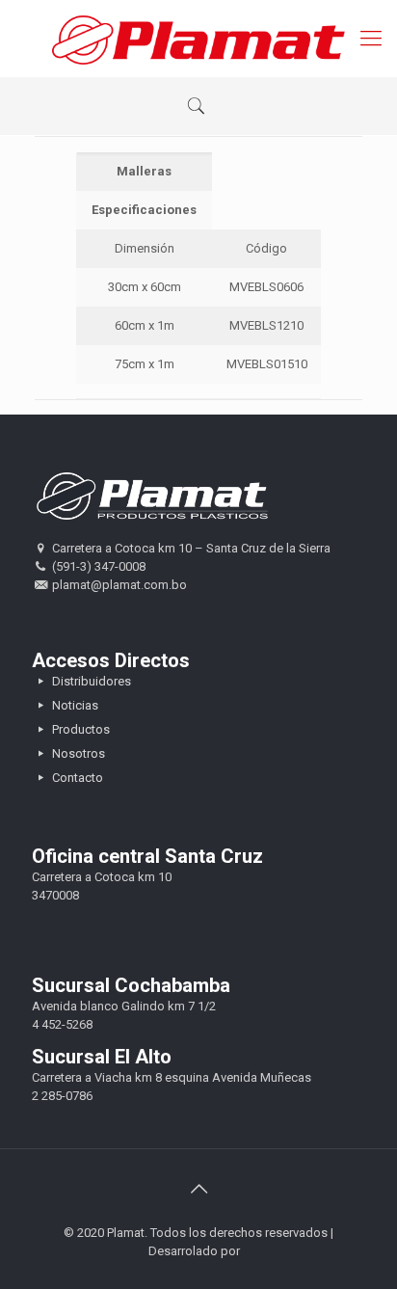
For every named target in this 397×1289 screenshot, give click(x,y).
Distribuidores (90, 681)
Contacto (76, 777)
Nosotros (77, 753)
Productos (79, 729)
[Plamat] (198, 38)
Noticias (73, 705)
